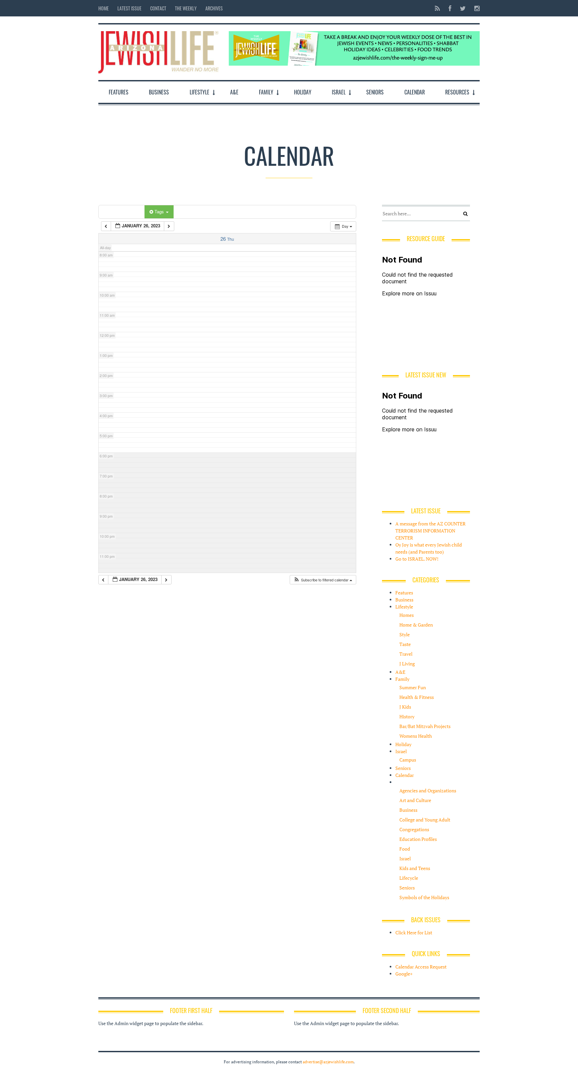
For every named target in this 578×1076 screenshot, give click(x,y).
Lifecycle (408, 878)
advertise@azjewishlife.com (328, 1061)
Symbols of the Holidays (424, 897)
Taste (405, 644)
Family (266, 92)
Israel (339, 92)
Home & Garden (416, 625)
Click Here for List (413, 932)
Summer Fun (412, 687)
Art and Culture (415, 800)
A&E (234, 92)
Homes (406, 615)
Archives (214, 8)
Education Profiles (418, 839)
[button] (323, 579)
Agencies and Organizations (427, 790)
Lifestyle (199, 92)
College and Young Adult (424, 819)
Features (118, 92)
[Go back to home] (158, 51)
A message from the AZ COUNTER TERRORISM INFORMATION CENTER (430, 530)
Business (159, 92)
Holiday (302, 92)
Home (103, 8)
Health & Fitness (416, 697)
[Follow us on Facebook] (450, 8)
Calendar (414, 92)
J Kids (405, 707)
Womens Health (415, 736)
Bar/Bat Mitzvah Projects (425, 726)
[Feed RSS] (437, 8)
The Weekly (186, 8)
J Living (407, 663)
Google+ (403, 974)
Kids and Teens (414, 868)
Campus (407, 760)
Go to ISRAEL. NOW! (417, 559)
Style (404, 634)
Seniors (375, 92)
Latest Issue (129, 8)
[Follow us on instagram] (475, 8)
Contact (158, 8)
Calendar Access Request (421, 966)
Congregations (414, 829)
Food (404, 849)
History (406, 716)
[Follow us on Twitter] (463, 8)
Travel (405, 654)
